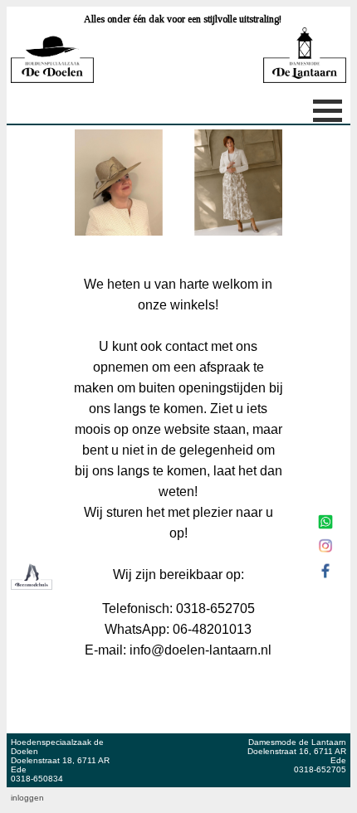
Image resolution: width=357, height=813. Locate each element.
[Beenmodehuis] (31, 585)
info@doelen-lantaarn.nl (200, 650)
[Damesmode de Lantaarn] (178, 193)
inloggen (27, 797)
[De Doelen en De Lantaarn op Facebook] (325, 579)
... (195, 797)
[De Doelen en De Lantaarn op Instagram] (325, 554)
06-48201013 (212, 629)
